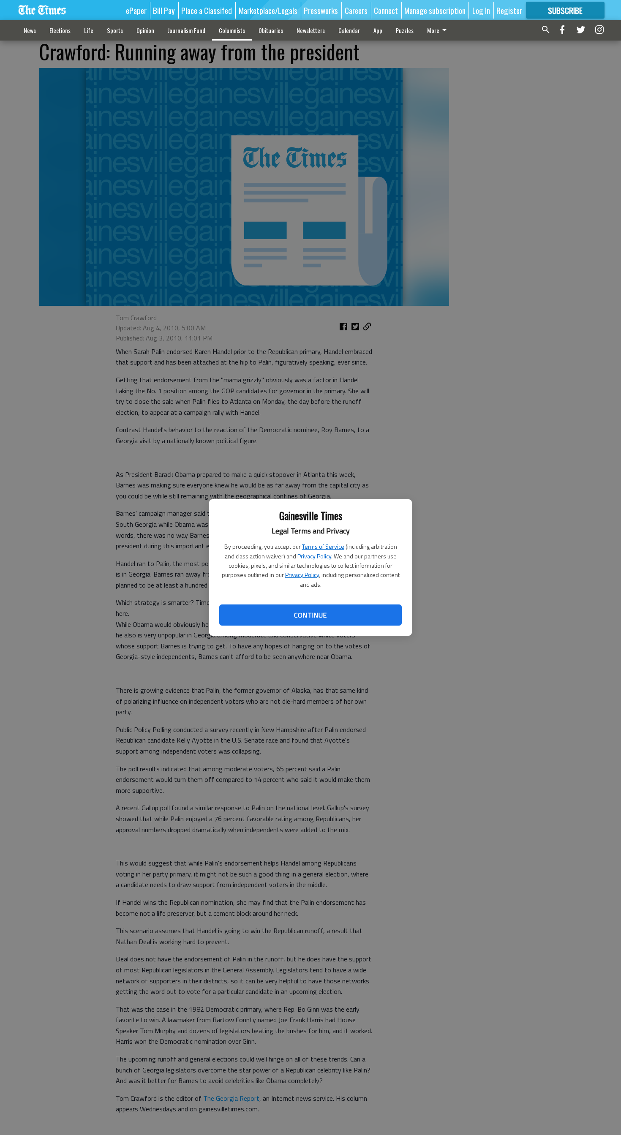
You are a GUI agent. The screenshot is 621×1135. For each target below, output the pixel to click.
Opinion (145, 30)
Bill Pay (164, 10)
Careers (356, 10)
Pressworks (321, 10)
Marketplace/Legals (268, 10)
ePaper (136, 10)
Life (88, 30)
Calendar (349, 30)
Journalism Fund (186, 30)
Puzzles (405, 30)
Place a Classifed (206, 10)
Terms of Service (323, 546)
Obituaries (271, 30)
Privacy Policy (314, 556)
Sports (115, 30)
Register (509, 10)
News (30, 30)
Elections (60, 30)
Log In (481, 10)
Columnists (232, 30)
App (377, 30)
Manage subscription (435, 10)
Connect (386, 10)
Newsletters (311, 30)
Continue (310, 615)
